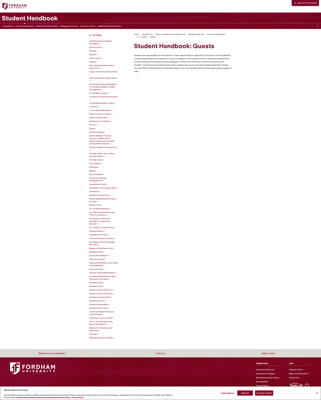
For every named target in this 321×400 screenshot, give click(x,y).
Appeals (92, 55)
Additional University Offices (109, 26)
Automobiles (94, 58)
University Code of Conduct (101, 318)
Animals (92, 51)
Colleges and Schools (69, 26)
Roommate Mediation (98, 256)
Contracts (93, 107)
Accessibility (262, 381)
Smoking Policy (95, 283)
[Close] (317, 393)
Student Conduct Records (100, 290)
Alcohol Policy (95, 47)
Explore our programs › (52, 353)
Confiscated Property (98, 93)
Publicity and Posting (98, 235)
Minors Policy (95, 205)
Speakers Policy (96, 286)
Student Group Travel (98, 308)
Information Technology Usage (102, 188)
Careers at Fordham (265, 373)
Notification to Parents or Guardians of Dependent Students (100, 221)
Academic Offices (87, 26)
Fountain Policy (95, 160)
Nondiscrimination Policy (267, 377)
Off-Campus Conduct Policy (101, 227)
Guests (152, 37)
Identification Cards (97, 184)
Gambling (93, 167)
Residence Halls (96, 252)
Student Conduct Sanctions (100, 293)
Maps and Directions (298, 373)
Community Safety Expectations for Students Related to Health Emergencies (103, 87)
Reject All (245, 393)
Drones (92, 125)
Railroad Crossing (96, 259)
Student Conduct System (99, 297)
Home (136, 34)
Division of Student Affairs (47, 26)
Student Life (147, 34)
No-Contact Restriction (99, 209)
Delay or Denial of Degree (100, 114)
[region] (160, 393)
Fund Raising (94, 163)
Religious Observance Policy (101, 248)
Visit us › (160, 353)
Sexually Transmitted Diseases (102, 273)
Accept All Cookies (264, 393)
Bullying (92, 62)
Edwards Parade (96, 132)
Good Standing (95, 174)
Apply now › (269, 353)
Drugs (91, 128)
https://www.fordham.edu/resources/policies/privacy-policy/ (44, 397)
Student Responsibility (98, 304)
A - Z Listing (142, 37)
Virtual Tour (294, 377)
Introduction (8, 26)
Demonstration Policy (98, 118)
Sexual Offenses (96, 269)
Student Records (96, 301)
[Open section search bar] (317, 26)
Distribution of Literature (99, 121)
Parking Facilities (96, 231)
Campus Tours (296, 369)
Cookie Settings (227, 393)
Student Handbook (30, 18)
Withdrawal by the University (101, 338)
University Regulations (24, 26)
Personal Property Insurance (101, 238)
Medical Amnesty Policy (99, 195)
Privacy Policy (262, 385)
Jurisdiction (94, 191)
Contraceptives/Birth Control (101, 103)
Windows (93, 334)
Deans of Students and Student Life (170, 34)
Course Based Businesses (100, 110)
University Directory (265, 369)
